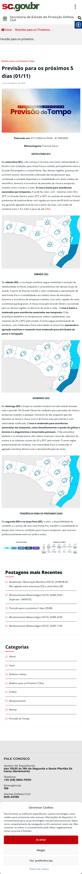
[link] (20, 6)
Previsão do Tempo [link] (19, 718)
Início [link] (8, 30)
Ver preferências (41, 860)
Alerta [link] (12, 656)
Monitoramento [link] (17, 700)
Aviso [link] (12, 665)
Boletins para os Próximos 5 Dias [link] (18, 61)
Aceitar (41, 839)
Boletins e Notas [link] (18, 674)
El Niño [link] (13, 692)
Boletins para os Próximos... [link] (33, 30)
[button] (60, 6)
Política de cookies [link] (39, 869)
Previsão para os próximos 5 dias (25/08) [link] (30, 608)
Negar (41, 850)
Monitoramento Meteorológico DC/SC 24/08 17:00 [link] (35, 625)
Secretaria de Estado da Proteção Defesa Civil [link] (42, 18)
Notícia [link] (13, 709)
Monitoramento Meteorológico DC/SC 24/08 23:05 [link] (35, 617)
